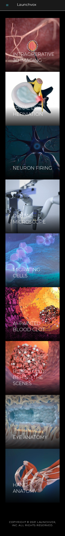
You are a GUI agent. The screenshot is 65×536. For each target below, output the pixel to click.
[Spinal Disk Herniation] (32, 99)
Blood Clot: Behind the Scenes (29, 377)
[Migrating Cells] (32, 260)
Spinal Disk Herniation (28, 111)
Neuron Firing (32, 168)
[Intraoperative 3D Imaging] (32, 45)
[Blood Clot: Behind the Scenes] (32, 368)
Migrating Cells (26, 273)
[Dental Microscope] (32, 206)
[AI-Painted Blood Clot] (32, 314)
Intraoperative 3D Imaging (34, 57)
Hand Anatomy (25, 488)
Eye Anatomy (30, 437)
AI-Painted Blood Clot (29, 326)
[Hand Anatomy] (32, 476)
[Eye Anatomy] (32, 422)
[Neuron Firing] (32, 153)
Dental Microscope (29, 219)
